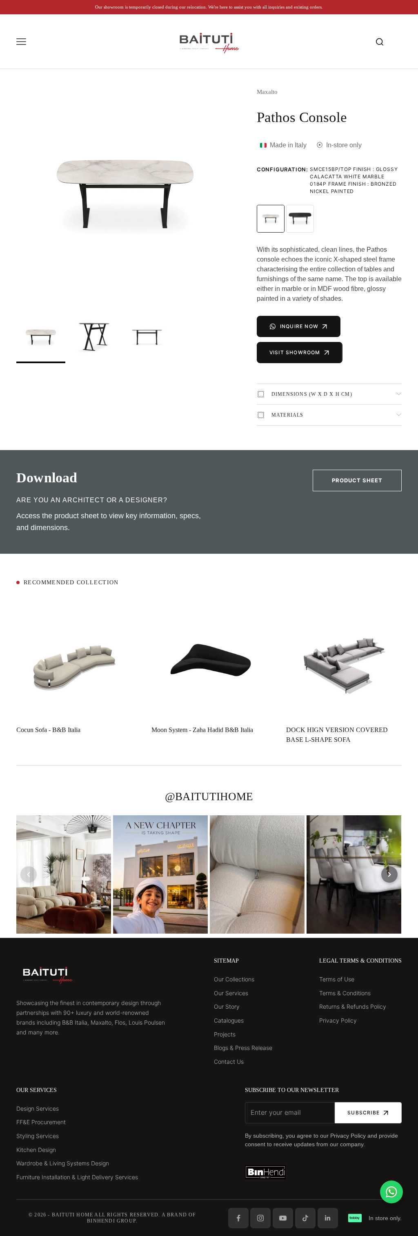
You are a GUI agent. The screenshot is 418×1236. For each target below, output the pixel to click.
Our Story (227, 1006)
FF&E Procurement (41, 1121)
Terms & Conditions (345, 993)
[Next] (389, 874)
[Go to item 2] (93, 338)
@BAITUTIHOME (209, 796)
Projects (225, 1034)
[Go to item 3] (146, 338)
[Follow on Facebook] (238, 1218)
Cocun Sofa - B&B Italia (48, 729)
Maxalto (267, 91)
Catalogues (229, 1020)
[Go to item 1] (40, 338)
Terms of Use (336, 979)
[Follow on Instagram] (260, 1218)
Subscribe (363, 1113)
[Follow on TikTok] (305, 1218)
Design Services (37, 1108)
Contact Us (229, 1061)
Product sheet (357, 480)
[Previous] (28, 874)
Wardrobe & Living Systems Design (62, 1163)
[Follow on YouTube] (283, 1218)
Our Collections (234, 979)
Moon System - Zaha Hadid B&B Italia (202, 729)
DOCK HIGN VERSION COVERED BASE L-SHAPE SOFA (337, 734)
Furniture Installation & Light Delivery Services (77, 1177)
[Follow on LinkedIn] (328, 1218)
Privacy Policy (338, 1020)
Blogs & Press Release (243, 1047)
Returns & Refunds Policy (352, 1006)
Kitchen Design (36, 1149)
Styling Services (37, 1135)
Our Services (231, 993)
